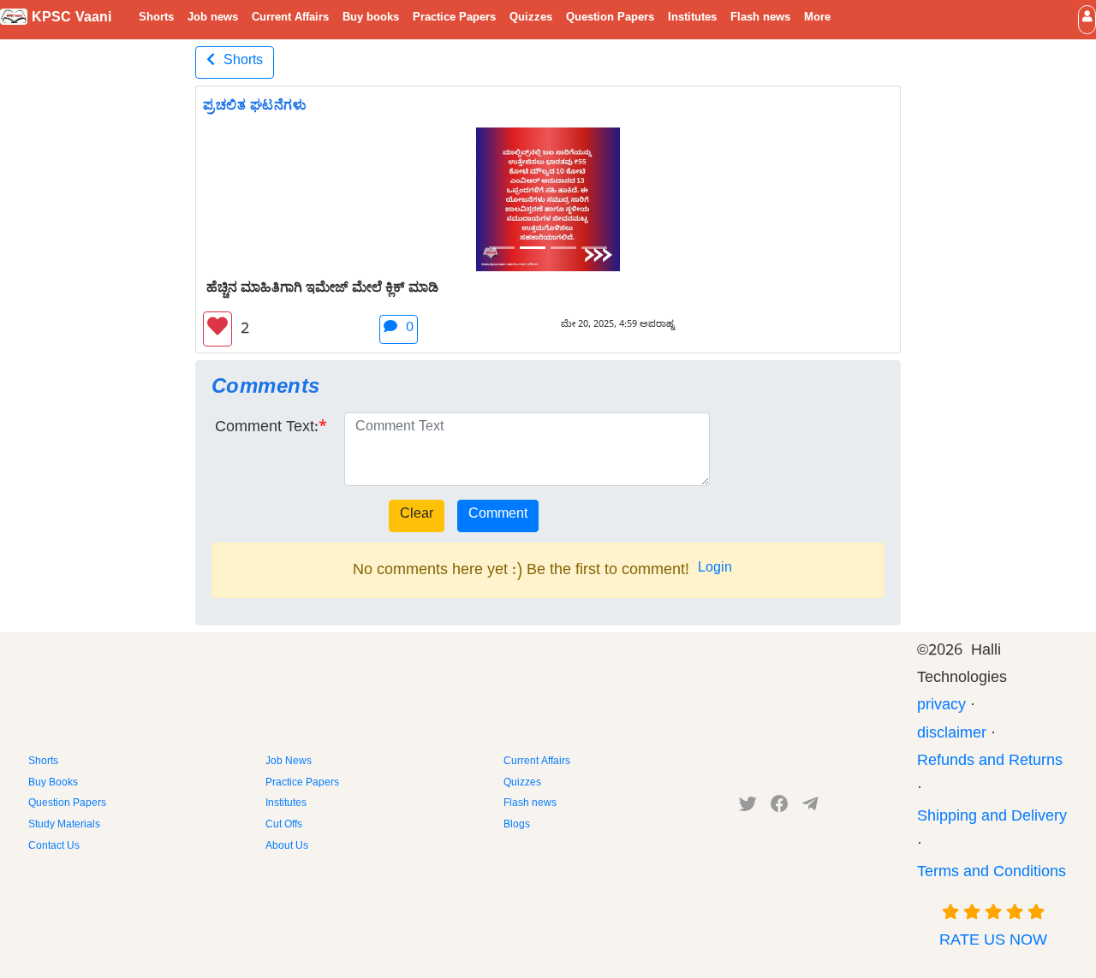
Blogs (516, 826)
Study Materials (64, 826)
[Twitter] (748, 808)
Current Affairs (290, 19)
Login (715, 569)
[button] (1087, 19)
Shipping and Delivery (992, 818)
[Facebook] (780, 808)
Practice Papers (454, 19)
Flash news (760, 19)
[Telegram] (810, 808)
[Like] (217, 329)
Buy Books (53, 784)
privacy (941, 707)
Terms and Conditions (991, 874)
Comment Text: (267, 429)
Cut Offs (283, 826)
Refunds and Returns (990, 763)
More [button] (817, 19)
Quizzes (530, 19)
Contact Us (54, 847)
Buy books (370, 19)
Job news (213, 19)
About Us (286, 847)
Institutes (692, 19)
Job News (288, 762)
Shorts (156, 19)
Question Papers (610, 19)
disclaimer (951, 735)
